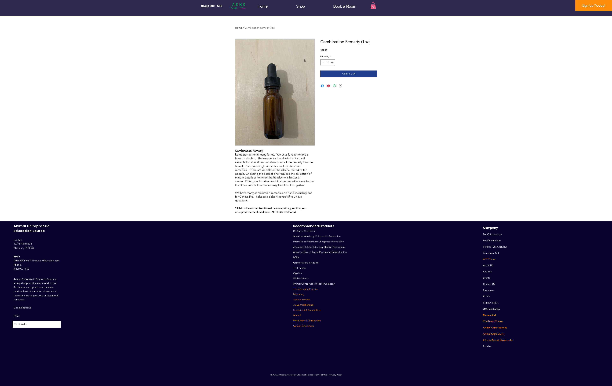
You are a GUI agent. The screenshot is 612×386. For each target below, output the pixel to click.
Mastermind (489, 315)
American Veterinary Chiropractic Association (317, 236)
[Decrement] (323, 62)
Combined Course (493, 321)
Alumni (297, 315)
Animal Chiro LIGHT (494, 333)
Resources (488, 290)
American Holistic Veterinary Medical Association (319, 246)
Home (238, 27)
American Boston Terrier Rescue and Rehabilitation (320, 252)
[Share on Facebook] (322, 86)
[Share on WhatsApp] (334, 86)
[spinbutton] (328, 62)
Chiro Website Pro (305, 375)
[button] (300, 6)
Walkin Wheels (301, 278)
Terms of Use (321, 375)
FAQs (16, 315)
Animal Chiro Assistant (495, 327)
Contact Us (489, 284)
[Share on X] (340, 86)
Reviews (487, 271)
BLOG (486, 296)
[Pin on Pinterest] (328, 86)
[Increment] (333, 62)
